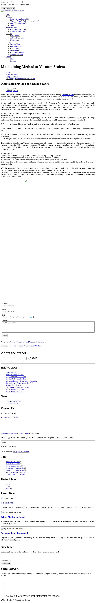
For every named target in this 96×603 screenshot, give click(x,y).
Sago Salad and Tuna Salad (16, 377)
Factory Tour (15, 44)
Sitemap (9, 488)
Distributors (14, 50)
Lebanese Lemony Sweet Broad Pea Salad (21, 381)
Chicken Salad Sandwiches (16, 379)
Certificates (14, 48)
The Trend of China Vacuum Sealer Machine (24, 346)
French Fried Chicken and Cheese (18, 387)
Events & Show (17, 32)
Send (5, 335)
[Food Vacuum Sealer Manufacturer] (15, 434)
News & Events (11, 74)
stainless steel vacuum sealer (16, 472)
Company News (18, 29)
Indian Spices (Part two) (14, 391)
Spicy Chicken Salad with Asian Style (20, 383)
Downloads (14, 40)
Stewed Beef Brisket (13, 385)
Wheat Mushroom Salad (15, 375)
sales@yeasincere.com (9, 417)
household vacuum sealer (15, 468)
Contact (8, 486)
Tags (12, 25)
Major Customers (16, 55)
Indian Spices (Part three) (15, 389)
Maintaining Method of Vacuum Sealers (20, 79)
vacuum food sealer (13, 464)
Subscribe (6, 563)
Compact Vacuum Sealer (15, 474)
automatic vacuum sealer (15, 470)
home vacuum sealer (13, 466)
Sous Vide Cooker (18, 23)
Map (12, 59)
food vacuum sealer (13, 462)
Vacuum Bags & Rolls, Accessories (24, 21)
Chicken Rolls (11, 373)
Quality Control (16, 46)
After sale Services (17, 38)
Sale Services (15, 36)
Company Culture (17, 53)
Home (8, 72)
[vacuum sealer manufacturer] (12, 11)
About (8, 484)
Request (13, 61)
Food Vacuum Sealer (19, 19)
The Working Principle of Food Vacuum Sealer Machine (26, 342)
